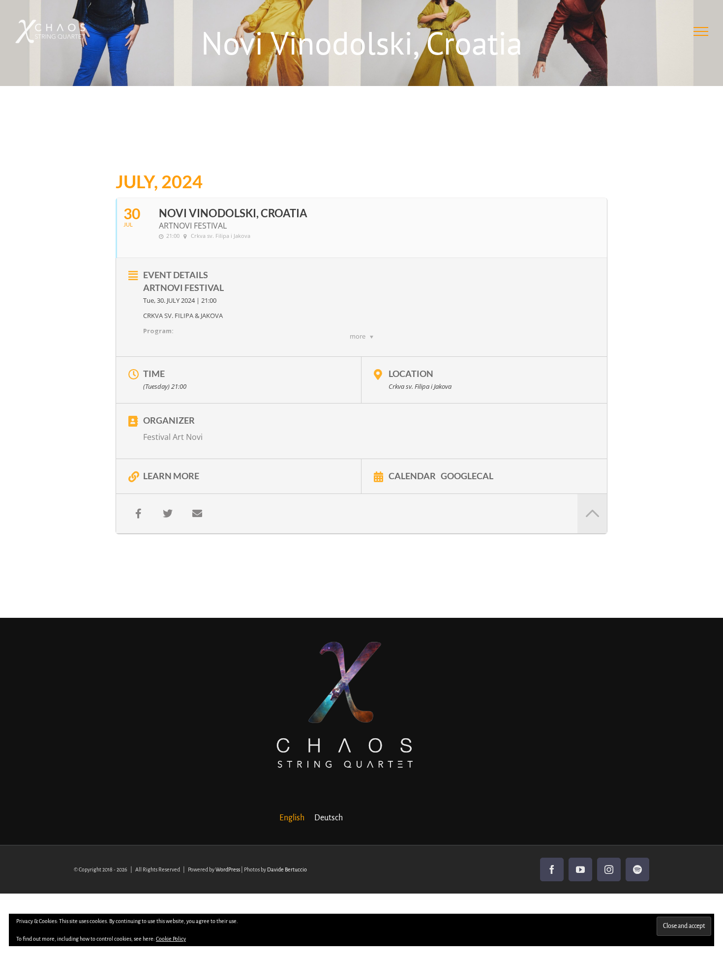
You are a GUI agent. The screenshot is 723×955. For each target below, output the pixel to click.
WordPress (227, 869)
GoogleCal (467, 475)
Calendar (412, 475)
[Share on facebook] (138, 513)
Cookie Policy (171, 939)
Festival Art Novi (173, 437)
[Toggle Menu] (701, 31)
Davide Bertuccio (287, 869)
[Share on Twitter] (167, 513)
